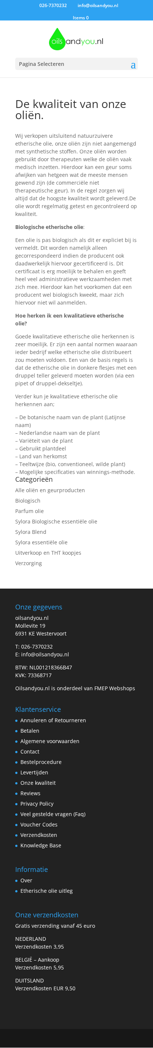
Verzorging (28, 563)
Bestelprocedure (41, 761)
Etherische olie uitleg (46, 890)
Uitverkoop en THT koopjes (48, 552)
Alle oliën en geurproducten (50, 490)
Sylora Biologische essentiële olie (56, 521)
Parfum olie (29, 511)
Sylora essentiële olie (41, 542)
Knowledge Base (40, 845)
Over (26, 880)
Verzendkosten (38, 834)
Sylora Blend (30, 531)
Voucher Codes (39, 824)
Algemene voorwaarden (49, 741)
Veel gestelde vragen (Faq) (52, 814)
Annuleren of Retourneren (53, 720)
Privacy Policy (36, 803)
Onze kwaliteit (38, 782)
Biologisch (27, 500)
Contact (29, 751)
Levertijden (34, 772)
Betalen (29, 730)
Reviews (30, 793)
